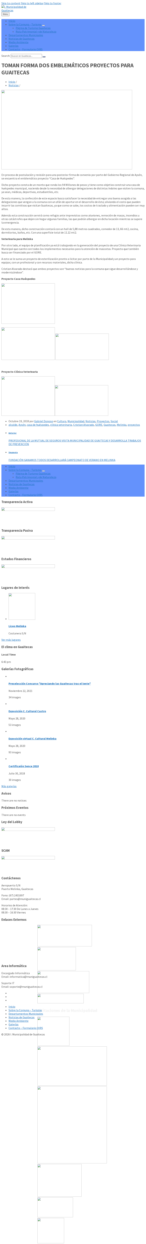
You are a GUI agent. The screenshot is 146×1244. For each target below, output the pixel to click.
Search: (5, 55)
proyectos (134, 424)
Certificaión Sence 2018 (24, 766)
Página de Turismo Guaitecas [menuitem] (33, 28)
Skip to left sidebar (32, 3)
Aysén (22, 424)
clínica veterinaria (61, 424)
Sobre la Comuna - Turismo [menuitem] (25, 24)
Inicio (12, 81)
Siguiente (13, 452)
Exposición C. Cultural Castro (27, 711)
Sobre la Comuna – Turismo (25, 1010)
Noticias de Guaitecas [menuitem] (22, 38)
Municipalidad (75, 421)
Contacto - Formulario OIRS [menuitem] (26, 49)
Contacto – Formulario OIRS (26, 1028)
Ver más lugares (11, 639)
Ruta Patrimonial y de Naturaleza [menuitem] (36, 31)
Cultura (61, 421)
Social (114, 421)
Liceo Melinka (17, 626)
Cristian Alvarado (83, 424)
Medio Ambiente (18, 1021)
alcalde (13, 424)
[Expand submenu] (43, 25)
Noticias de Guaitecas (22, 1017)
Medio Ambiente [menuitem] (18, 42)
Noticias (14, 85)
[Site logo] (13, 10)
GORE (98, 424)
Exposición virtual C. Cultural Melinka (32, 738)
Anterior (13, 433)
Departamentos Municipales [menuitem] (26, 35)
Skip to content (10, 3)
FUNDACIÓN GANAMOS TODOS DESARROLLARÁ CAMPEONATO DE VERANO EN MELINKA (62, 460)
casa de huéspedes (38, 424)
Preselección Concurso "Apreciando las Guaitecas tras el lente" (50, 683)
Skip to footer (52, 3)
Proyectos (103, 421)
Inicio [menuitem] (12, 21)
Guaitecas (110, 424)
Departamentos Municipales (26, 1013)
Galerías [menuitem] (14, 46)
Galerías (14, 1024)
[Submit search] (44, 56)
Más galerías (9, 786)
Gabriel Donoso (43, 421)
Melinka (121, 424)
